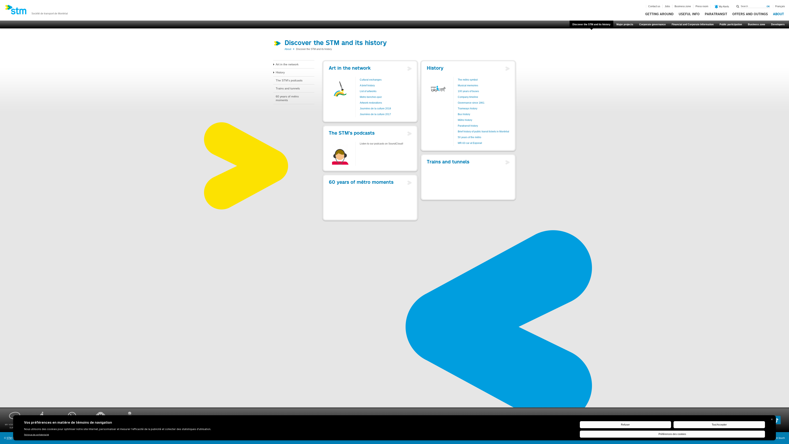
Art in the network (287, 64)
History (280, 72)
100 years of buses (468, 91)
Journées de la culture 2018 (375, 108)
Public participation (731, 24)
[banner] (36, 11)
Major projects (624, 24)
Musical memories (468, 85)
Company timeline (468, 97)
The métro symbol (468, 79)
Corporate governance (652, 24)
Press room (702, 6)
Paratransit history (468, 125)
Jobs (667, 6)
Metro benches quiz (371, 97)
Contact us (654, 6)
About (778, 14)
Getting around (659, 14)
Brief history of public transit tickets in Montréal (483, 131)
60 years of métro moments (287, 98)
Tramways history (467, 108)
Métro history (465, 120)
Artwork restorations (371, 102)
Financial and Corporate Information (693, 24)
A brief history (367, 85)
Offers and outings (750, 14)
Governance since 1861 (471, 102)
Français (780, 6)
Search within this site (738, 6)
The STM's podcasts (289, 80)
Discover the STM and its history (591, 24)
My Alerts (723, 6)
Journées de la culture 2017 (375, 114)
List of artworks (368, 91)
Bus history (464, 114)
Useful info (689, 14)
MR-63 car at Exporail (470, 143)
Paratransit (716, 14)
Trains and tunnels (288, 88)
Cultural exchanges (371, 79)
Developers (778, 24)
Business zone (756, 24)
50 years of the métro (469, 137)
